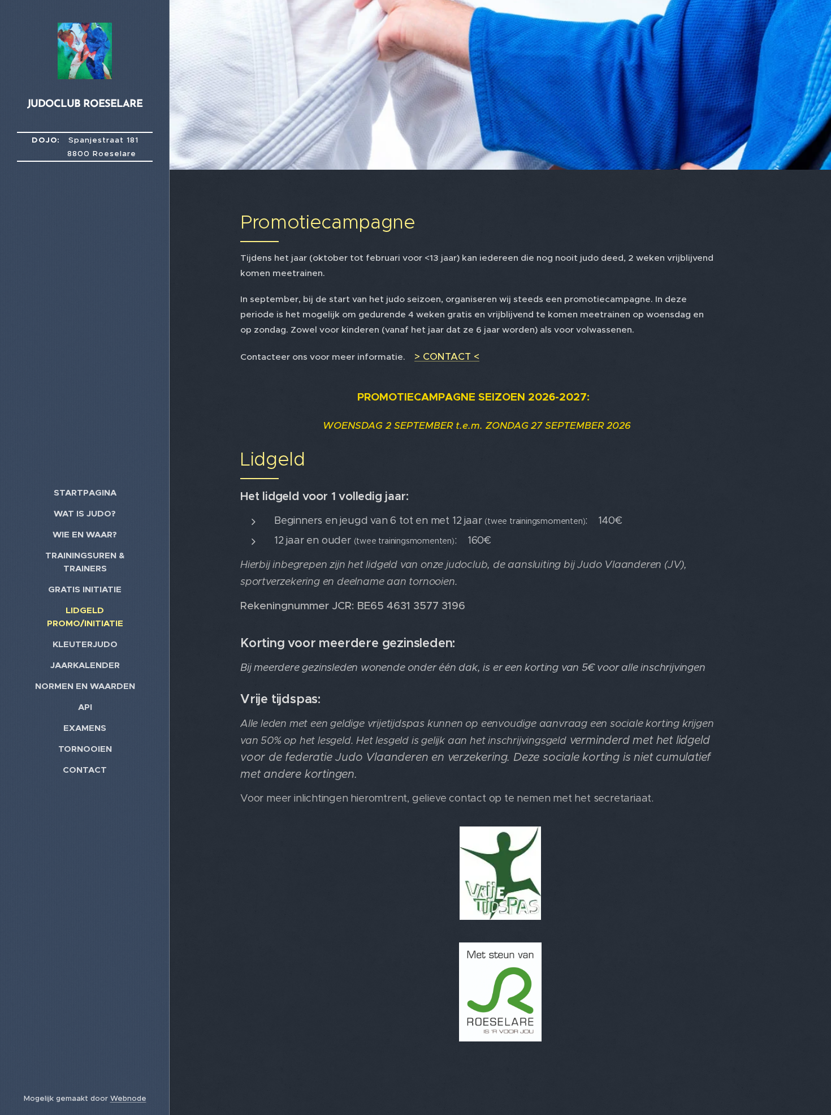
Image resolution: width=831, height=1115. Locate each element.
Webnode (128, 1098)
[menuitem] (84, 492)
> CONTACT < (446, 356)
